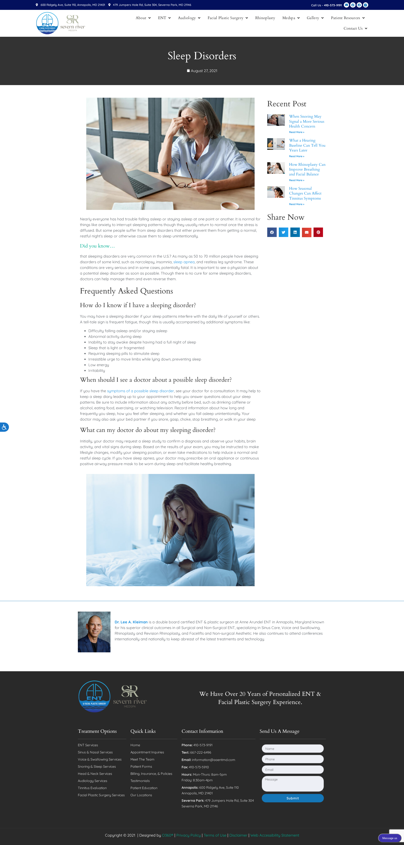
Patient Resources (345, 18)
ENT (162, 18)
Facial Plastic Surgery (226, 18)
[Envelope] (346, 5)
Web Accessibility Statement (274, 835)
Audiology (187, 18)
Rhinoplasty (265, 18)
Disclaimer (238, 835)
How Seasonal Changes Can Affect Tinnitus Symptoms (305, 193)
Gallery (313, 18)
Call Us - (326, 5)
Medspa (288, 18)
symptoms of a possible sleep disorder (140, 390)
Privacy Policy (188, 835)
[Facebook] (352, 5)
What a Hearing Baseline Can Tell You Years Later (307, 145)
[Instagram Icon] (365, 5)
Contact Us (353, 28)
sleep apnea (184, 261)
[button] (272, 232)
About (141, 18)
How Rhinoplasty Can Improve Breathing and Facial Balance (307, 169)
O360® (167, 835)
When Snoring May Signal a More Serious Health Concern (306, 121)
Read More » (296, 132)
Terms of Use (215, 835)
